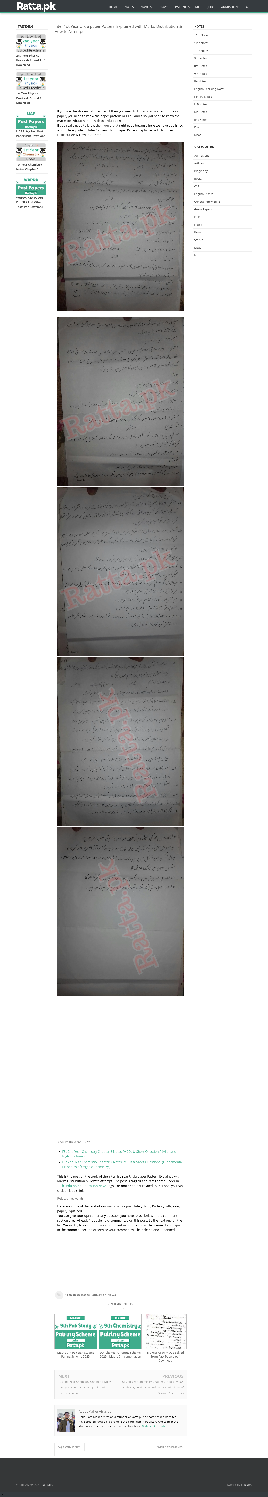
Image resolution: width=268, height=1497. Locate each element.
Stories (198, 240)
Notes (198, 224)
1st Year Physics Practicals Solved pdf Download (30, 98)
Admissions (201, 155)
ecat (197, 127)
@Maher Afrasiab (153, 1426)
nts (196, 255)
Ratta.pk (46, 1485)
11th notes (201, 43)
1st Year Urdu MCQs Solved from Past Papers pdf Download (165, 1356)
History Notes (203, 96)
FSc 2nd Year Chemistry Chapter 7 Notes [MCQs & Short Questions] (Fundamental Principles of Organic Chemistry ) (152, 1387)
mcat (197, 135)
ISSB (197, 217)
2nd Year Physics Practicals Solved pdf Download (30, 60)
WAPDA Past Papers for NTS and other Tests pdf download (29, 202)
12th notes (201, 50)
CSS (196, 186)
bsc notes (200, 119)
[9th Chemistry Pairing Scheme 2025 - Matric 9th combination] (120, 1348)
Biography (201, 171)
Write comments (170, 1447)
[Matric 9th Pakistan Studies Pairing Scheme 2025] (75, 1348)
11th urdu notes (69, 1186)
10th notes (201, 35)
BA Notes (200, 81)
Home (113, 7)
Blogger (246, 1485)
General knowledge (207, 201)
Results (199, 232)
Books (198, 178)
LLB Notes (200, 104)
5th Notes (200, 58)
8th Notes (200, 66)
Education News (95, 1186)
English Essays (203, 194)
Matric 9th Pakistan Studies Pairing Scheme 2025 (75, 1354)
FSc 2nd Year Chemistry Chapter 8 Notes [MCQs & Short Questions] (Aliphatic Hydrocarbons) (85, 1387)
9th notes (200, 73)
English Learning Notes (209, 89)
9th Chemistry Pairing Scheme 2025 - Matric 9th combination (120, 1354)
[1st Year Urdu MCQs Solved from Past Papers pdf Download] (165, 1348)
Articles (199, 163)
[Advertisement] (120, 64)
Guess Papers (203, 209)
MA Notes (200, 112)
